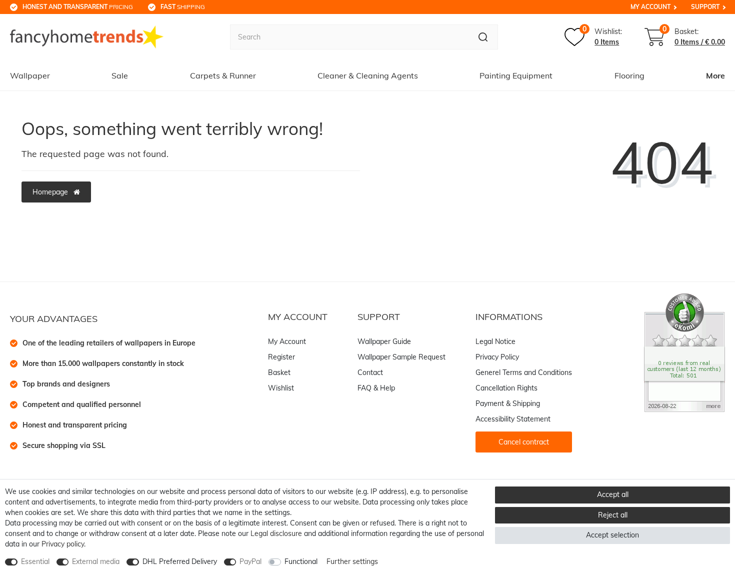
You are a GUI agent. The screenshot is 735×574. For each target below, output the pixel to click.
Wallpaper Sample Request (402, 357)
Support (705, 6)
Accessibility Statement (513, 419)
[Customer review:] (684, 352)
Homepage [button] (51, 192)
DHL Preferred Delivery (179, 561)
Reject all (613, 515)
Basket (279, 372)
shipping (182, 6)
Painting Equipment (516, 75)
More (715, 75)
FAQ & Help (376, 388)
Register (281, 357)
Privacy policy (63, 544)
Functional (301, 561)
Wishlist (281, 388)
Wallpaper (30, 75)
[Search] (483, 37)
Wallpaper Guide (384, 341)
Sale (120, 75)
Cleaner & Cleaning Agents (368, 75)
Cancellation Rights (507, 388)
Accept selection (612, 535)
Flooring (629, 75)
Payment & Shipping (508, 403)
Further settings (352, 561)
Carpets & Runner (223, 75)
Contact (370, 372)
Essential (35, 561)
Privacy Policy (497, 357)
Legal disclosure (276, 533)
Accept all (612, 494)
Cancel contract (523, 442)
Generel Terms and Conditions (524, 372)
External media (96, 561)
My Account (650, 6)
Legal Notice (496, 341)
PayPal (251, 561)
